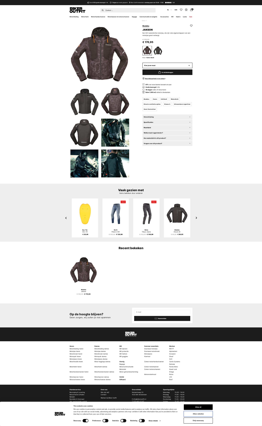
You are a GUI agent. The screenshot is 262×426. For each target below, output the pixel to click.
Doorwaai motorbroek (152, 351)
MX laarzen (123, 349)
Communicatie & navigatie (148, 17)
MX (172, 17)
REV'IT (171, 349)
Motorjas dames (100, 351)
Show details (153, 421)
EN (171, 10)
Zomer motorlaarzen (151, 367)
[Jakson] (84, 270)
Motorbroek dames (101, 354)
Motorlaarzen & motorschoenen (118, 17)
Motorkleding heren (76, 349)
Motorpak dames (100, 356)
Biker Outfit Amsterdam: (147, 2)
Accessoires (164, 17)
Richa (171, 374)
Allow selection (198, 414)
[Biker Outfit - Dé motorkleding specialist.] (77, 12)
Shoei (171, 356)
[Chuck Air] (177, 214)
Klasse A (167, 104)
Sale (190, 17)
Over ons (104, 389)
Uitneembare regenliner (182, 104)
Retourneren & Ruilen (77, 394)
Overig (121, 361)
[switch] (105, 420)
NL (168, 10)
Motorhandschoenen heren (79, 372)
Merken (172, 346)
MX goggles (123, 356)
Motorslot (122, 369)
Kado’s (178, 17)
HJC (170, 359)
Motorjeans (148, 354)
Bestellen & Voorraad (77, 399)
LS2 (170, 377)
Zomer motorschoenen (152, 369)
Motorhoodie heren (76, 361)
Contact (103, 394)
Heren (155, 99)
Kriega (171, 372)
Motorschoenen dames (102, 379)
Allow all (198, 407)
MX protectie (124, 351)
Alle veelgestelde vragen (78, 401)
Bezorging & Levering (77, 392)
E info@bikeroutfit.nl (139, 399)
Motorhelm (85, 17)
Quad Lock (173, 369)
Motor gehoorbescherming (128, 372)
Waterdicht (174, 99)
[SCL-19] (85, 214)
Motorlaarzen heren (76, 377)
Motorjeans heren (76, 359)
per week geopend (120, 2)
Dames (96, 346)
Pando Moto (173, 367)
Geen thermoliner (150, 109)
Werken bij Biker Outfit (109, 398)
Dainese (172, 364)
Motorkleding (74, 17)
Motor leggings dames (102, 361)
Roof (171, 379)
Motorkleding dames (101, 349)
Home (143, 20)
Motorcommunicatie (126, 367)
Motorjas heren (75, 351)
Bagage (134, 17)
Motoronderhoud (150, 374)
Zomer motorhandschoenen (154, 361)
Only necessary (198, 420)
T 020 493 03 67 (138, 401)
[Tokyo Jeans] (146, 214)
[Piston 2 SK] (116, 214)
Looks (185, 17)
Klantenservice (75, 389)
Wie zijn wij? (105, 392)
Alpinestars (173, 351)
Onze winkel (136, 389)
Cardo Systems (174, 361)
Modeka (145, 26)
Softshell (164, 99)
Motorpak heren (75, 356)
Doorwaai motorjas (150, 349)
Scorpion (172, 354)
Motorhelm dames (100, 367)
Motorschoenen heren (77, 379)
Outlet (121, 377)
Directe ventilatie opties (152, 104)
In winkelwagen (167, 72)
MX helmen (123, 354)
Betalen (72, 397)
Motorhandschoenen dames (104, 372)
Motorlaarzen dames (101, 377)
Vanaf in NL (99, 2)
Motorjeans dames (100, 359)
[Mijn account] (186, 10)
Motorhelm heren (75, 367)
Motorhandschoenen (98, 17)
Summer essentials (151, 346)
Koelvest (147, 356)
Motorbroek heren (76, 354)
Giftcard (122, 379)
